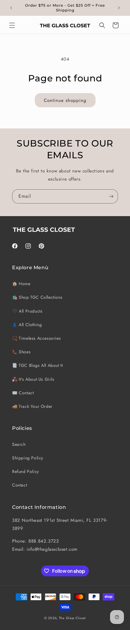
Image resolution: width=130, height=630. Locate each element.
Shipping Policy (27, 458)
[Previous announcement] (11, 7)
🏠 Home (21, 284)
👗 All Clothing (27, 325)
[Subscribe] (111, 196)
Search (19, 444)
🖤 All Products (27, 311)
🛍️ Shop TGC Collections (37, 297)
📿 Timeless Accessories (36, 338)
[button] (12, 25)
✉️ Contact (23, 393)
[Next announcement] (118, 7)
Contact (19, 485)
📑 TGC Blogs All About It (37, 365)
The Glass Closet (72, 618)
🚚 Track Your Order (32, 406)
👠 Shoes (21, 352)
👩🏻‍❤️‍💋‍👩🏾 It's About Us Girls (33, 379)
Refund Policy (25, 471)
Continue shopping (65, 100)
